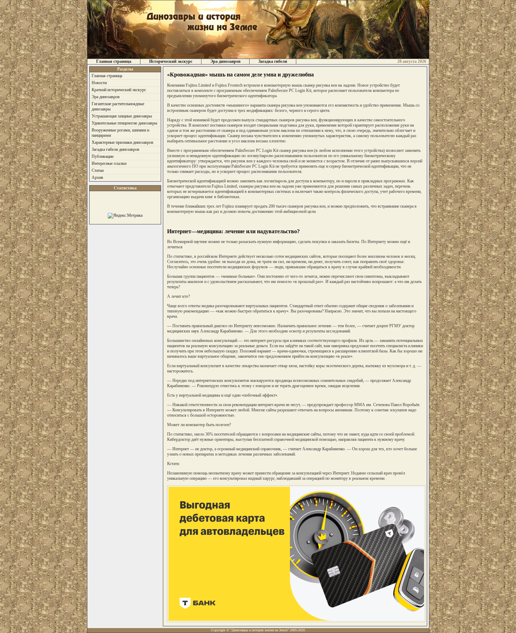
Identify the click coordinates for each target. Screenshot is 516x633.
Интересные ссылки (109, 163)
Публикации (102, 156)
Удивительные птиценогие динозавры (124, 123)
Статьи (98, 170)
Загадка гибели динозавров (115, 149)
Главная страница (113, 61)
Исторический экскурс (170, 61)
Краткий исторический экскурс (119, 89)
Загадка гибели (272, 61)
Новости (99, 82)
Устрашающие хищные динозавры (122, 116)
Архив (97, 177)
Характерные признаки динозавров (122, 142)
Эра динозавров (225, 61)
